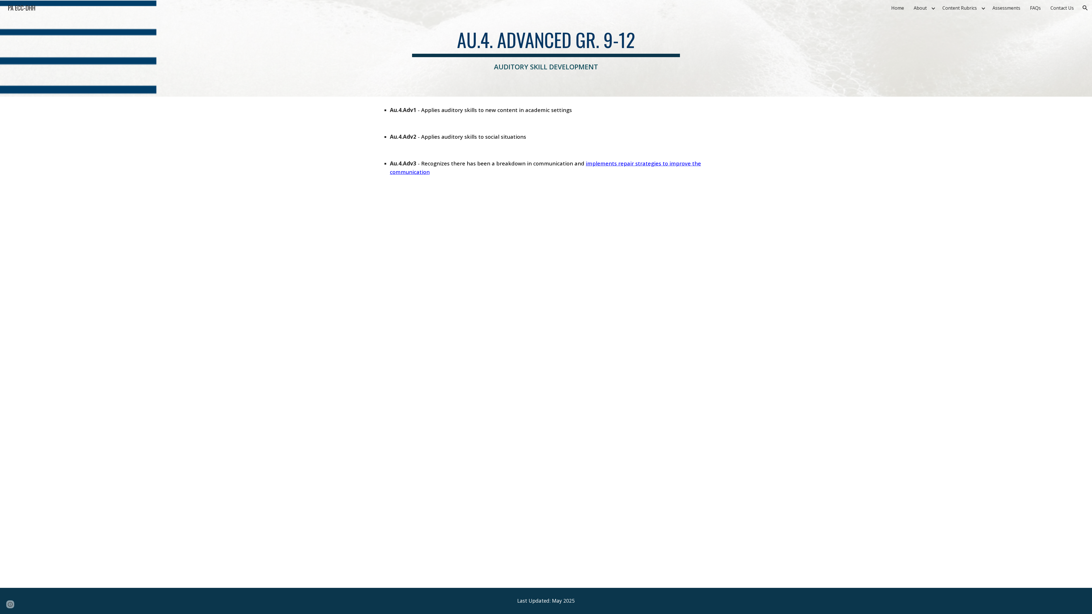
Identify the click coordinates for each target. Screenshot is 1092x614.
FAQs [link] (1035, 8)
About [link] (920, 8)
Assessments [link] (1006, 8)
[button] (1085, 8)
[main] (546, 48)
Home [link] (897, 8)
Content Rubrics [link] (959, 8)
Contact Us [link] (1062, 8)
